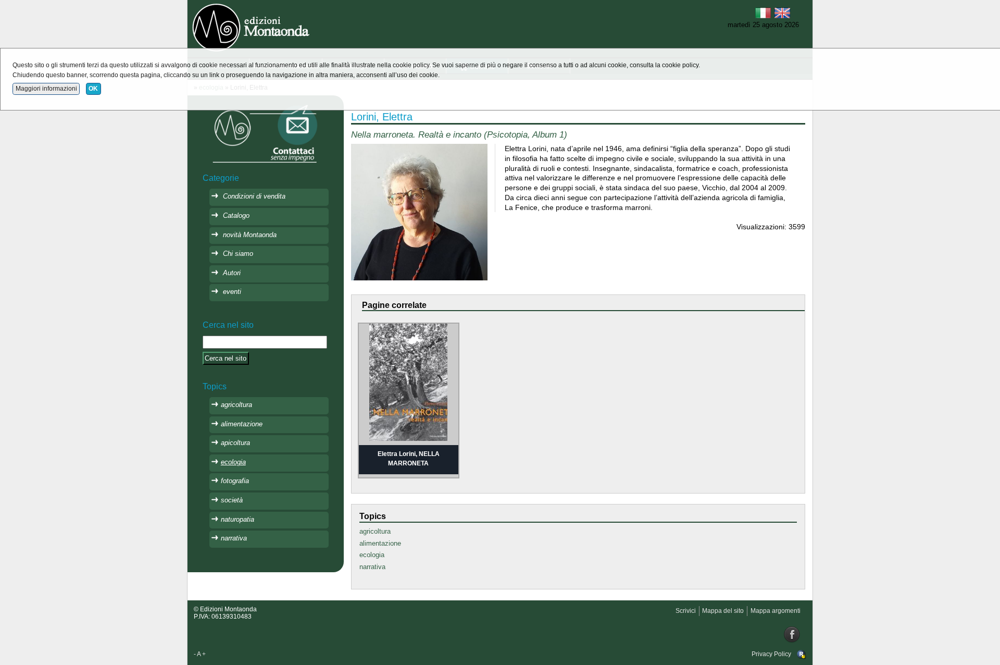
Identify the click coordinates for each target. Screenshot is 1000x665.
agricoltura (375, 531)
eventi (232, 291)
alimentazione (380, 543)
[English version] (782, 12)
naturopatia (237, 519)
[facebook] (792, 634)
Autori (232, 273)
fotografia (235, 481)
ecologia (371, 555)
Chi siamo (238, 253)
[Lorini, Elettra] (419, 212)
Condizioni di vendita (254, 196)
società (232, 500)
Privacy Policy (771, 654)
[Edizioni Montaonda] (252, 26)
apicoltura (235, 443)
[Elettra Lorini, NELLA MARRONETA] (408, 382)
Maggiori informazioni (46, 88)
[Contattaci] (265, 133)
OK (93, 88)
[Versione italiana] (763, 12)
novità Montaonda (250, 235)
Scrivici (686, 611)
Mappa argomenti (776, 611)
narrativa (372, 567)
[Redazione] (801, 654)
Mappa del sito (723, 611)
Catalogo (236, 215)
